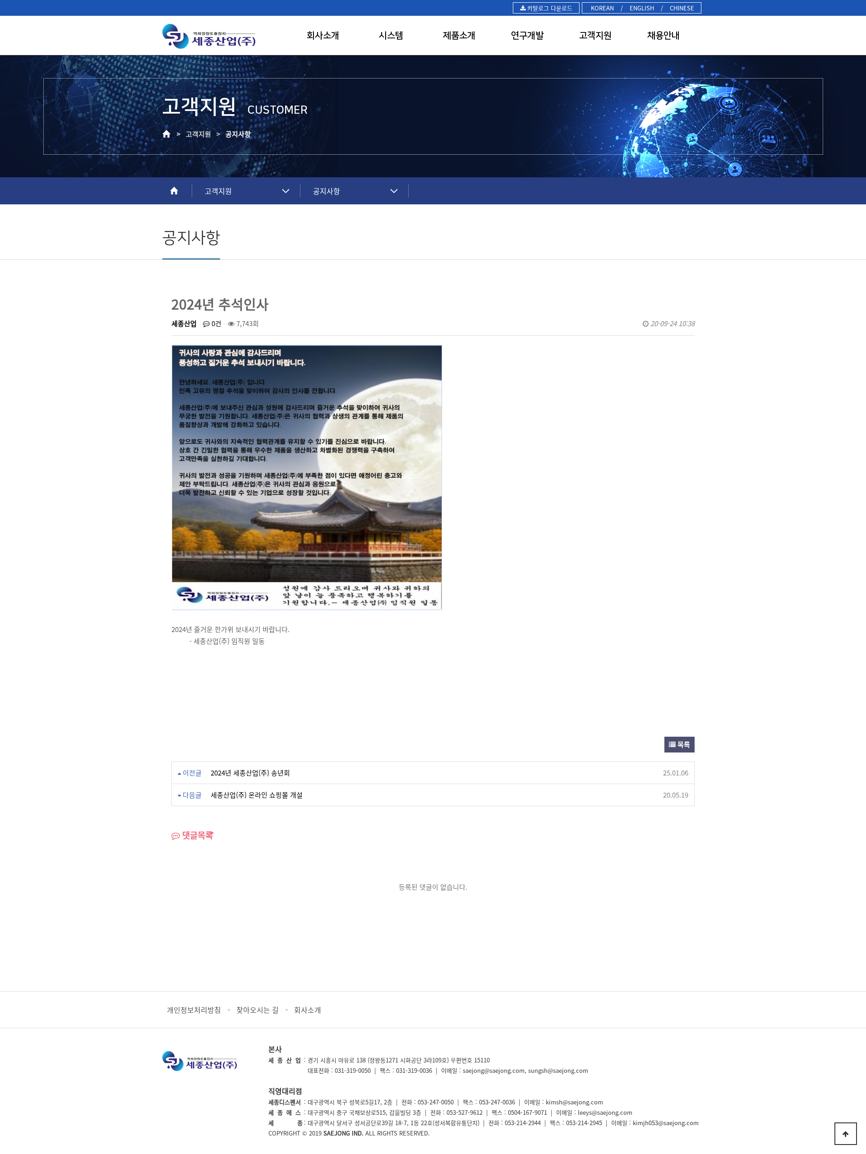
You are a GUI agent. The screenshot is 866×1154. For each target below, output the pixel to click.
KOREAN (601, 8)
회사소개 (323, 36)
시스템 (391, 36)
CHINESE (682, 8)
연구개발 (527, 36)
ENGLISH (642, 8)
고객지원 (595, 36)
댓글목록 (196, 835)
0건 (215, 323)
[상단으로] (845, 1133)
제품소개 (459, 36)
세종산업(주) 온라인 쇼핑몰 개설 (257, 795)
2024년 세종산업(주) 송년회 (250, 773)
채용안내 (663, 36)
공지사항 (326, 190)
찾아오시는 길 (257, 1009)
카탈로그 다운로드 (548, 8)
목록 (683, 744)
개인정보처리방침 (194, 1009)
